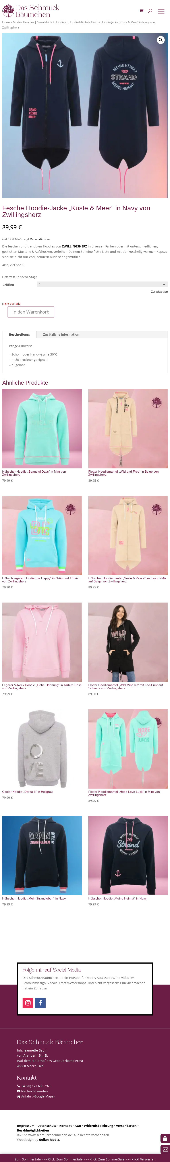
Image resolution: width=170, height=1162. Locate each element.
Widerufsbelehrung (98, 1126)
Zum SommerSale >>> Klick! (35, 1159)
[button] (161, 40)
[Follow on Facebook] (40, 1003)
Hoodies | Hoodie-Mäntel (72, 22)
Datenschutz (46, 1126)
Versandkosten (40, 239)
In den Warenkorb (30, 312)
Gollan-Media (49, 1139)
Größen (8, 285)
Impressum (26, 1126)
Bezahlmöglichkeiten (33, 1130)
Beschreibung (19, 334)
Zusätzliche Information (61, 334)
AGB (78, 1126)
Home (6, 22)
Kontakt (65, 1126)
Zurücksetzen (159, 291)
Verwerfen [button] (147, 1159)
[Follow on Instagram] (28, 1003)
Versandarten (126, 1126)
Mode (17, 22)
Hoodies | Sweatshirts (37, 22)
